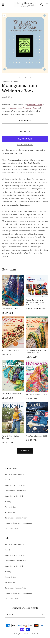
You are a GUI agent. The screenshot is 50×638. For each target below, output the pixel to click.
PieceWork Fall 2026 (11, 350)
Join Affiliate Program (14, 474)
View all (25, 450)
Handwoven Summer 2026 (37, 394)
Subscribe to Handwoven (15, 491)
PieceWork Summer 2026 (36, 436)
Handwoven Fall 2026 (11, 309)
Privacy (8, 501)
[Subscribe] (42, 614)
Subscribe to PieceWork (15, 485)
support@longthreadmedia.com (18, 523)
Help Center (10, 512)
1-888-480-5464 (11, 529)
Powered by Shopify (32, 634)
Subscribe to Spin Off (14, 496)
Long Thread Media (21, 634)
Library (35, 104)
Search (7, 480)
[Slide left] (19, 77)
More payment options (25, 145)
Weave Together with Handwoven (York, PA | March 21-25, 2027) (35, 302)
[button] (3, 4)
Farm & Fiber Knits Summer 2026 (10, 437)
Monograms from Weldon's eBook (22, 108)
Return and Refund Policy (16, 518)
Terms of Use (10, 507)
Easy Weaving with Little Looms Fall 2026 (37, 351)
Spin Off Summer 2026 (11, 394)
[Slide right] (30, 77)
